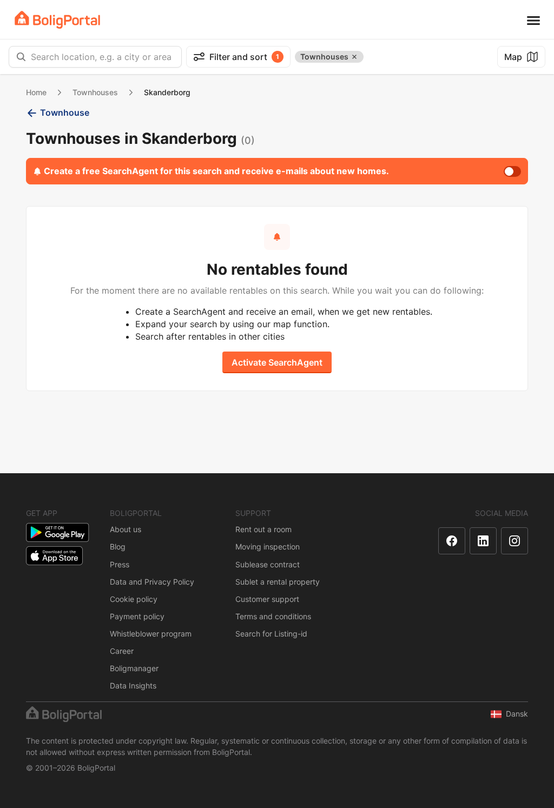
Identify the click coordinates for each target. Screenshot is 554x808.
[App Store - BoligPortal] (54, 555)
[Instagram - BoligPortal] (514, 540)
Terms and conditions (273, 616)
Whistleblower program (151, 633)
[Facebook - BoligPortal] (451, 540)
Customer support (267, 599)
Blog (118, 546)
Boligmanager (134, 668)
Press (119, 564)
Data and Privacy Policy (152, 581)
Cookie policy (133, 599)
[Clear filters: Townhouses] (354, 57)
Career (122, 650)
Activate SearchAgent (277, 362)
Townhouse (64, 112)
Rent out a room (263, 529)
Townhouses (95, 92)
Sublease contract (267, 564)
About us (125, 529)
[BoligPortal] (57, 20)
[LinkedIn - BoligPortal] (483, 540)
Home (36, 92)
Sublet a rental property (277, 581)
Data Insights (133, 685)
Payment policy (137, 616)
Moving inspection (267, 546)
